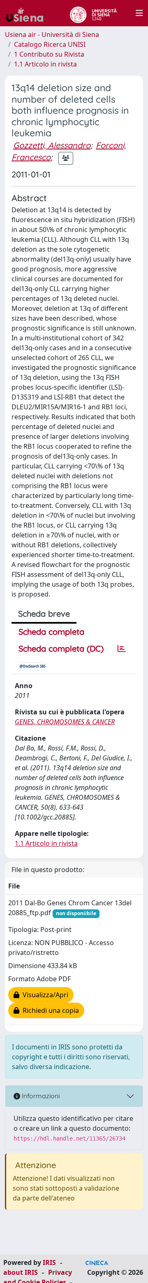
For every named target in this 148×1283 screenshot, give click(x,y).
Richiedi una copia (49, 1010)
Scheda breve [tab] (44, 613)
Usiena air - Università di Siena (52, 34)
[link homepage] (28, 13)
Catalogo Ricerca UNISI (50, 44)
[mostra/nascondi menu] (139, 13)
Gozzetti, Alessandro (51, 145)
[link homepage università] (93, 13)
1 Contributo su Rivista (49, 54)
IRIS (49, 1262)
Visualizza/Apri (43, 994)
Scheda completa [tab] (51, 632)
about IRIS (20, 1272)
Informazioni (40, 1096)
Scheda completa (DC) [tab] (61, 648)
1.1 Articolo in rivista (45, 64)
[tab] (122, 648)
